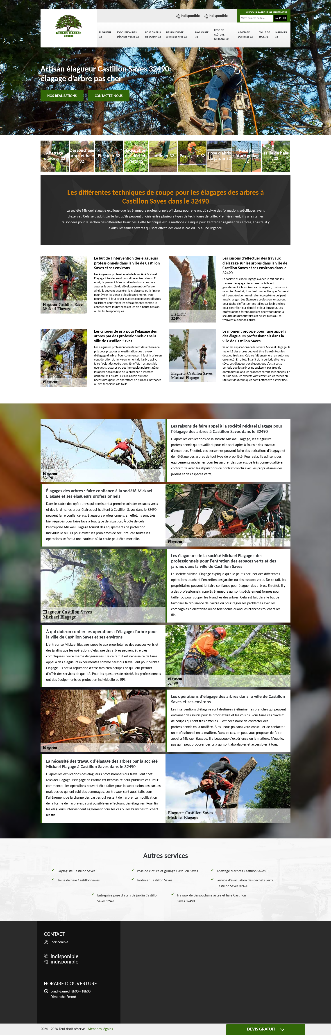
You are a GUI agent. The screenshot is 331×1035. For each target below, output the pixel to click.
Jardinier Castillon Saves (154, 880)
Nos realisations (62, 96)
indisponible (190, 16)
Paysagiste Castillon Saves (76, 871)
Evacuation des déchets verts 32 (128, 34)
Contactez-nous (109, 96)
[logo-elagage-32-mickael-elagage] (68, 26)
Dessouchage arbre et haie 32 (176, 34)
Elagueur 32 (105, 34)
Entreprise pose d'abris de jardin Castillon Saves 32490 (127, 898)
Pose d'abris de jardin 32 (153, 34)
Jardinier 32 (281, 34)
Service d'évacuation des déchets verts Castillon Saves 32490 (245, 883)
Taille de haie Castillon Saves (78, 880)
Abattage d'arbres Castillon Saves (241, 871)
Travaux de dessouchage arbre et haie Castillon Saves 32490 (211, 898)
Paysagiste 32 (202, 34)
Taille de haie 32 (264, 34)
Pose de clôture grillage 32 (221, 34)
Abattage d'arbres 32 (245, 34)
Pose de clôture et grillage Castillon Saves (167, 871)
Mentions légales (100, 1029)
